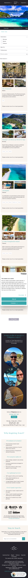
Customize (13, 303)
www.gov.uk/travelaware (14, 518)
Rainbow (18, 555)
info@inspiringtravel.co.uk (18, 571)
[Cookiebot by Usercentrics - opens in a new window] (21, 274)
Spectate (23, 555)
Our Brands (14, 556)
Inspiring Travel (6, 555)
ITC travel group (19, 561)
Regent (12, 555)
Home (2, 31)
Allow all (14, 299)
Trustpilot (14, 19)
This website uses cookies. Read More (14, 558)
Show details (21, 295)
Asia (6, 31)
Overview (6, 28)
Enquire (14, 417)
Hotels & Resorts (18, 28)
